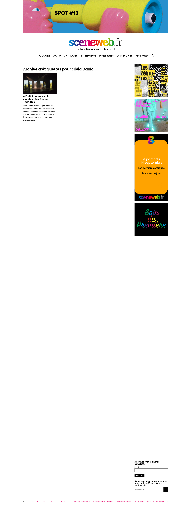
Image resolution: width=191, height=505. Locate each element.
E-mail (137, 467)
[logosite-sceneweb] (95, 43)
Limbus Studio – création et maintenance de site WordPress (49, 502)
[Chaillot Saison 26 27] (151, 132)
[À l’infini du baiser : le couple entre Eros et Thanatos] (40, 83)
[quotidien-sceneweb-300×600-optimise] (151, 200)
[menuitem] (44, 55)
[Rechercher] (152, 55)
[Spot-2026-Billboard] (95, 33)
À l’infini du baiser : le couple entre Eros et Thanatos (36, 99)
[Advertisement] (151, 252)
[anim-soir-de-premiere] (151, 235)
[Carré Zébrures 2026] (151, 96)
